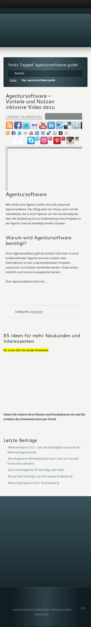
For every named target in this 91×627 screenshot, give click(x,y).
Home (13, 80)
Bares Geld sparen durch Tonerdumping (33, 483)
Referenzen (42, 609)
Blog (55, 609)
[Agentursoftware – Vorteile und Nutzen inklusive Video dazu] (44, 152)
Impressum (42, 614)
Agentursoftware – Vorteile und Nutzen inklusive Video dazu (30, 101)
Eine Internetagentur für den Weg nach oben (36, 470)
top (83, 608)
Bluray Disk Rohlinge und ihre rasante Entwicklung (40, 476)
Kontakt (65, 609)
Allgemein (36, 311)
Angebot (27, 609)
